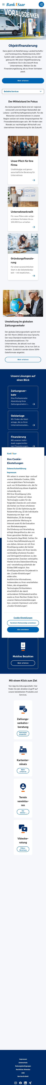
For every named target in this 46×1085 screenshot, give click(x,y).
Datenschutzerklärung (16, 468)
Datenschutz (23, 1063)
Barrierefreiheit (23, 1076)
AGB (23, 1073)
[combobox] (23, 91)
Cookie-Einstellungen (23, 618)
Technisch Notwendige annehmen (23, 623)
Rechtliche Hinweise (23, 1070)
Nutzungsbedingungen (23, 1066)
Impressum (23, 1059)
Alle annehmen (23, 630)
